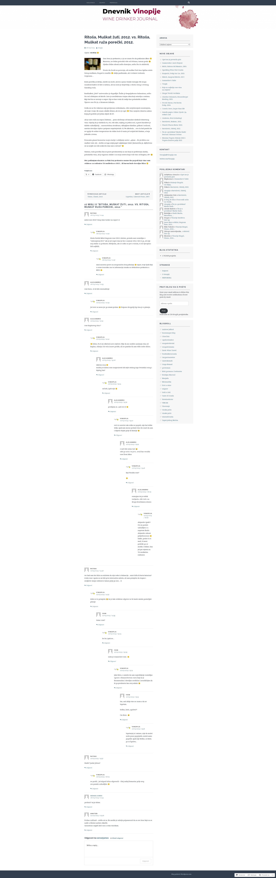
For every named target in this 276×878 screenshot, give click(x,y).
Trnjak (164, 84)
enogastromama (168, 347)
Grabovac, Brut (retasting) (172, 118)
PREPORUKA (113, 2)
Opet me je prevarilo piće (171, 59)
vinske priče (166, 413)
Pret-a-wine (166, 385)
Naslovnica (91, 2)
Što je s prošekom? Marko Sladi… (173, 210)
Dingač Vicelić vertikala (171, 93)
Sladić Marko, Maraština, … (173, 214)
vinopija (100, 48)
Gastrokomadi (167, 361)
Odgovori (89, 224)
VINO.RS (165, 403)
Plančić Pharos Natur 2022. (172, 125)
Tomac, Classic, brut (97, 195)
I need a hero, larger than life (173, 109)
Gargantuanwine (168, 357)
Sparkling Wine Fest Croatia (172, 70)
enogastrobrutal (168, 343)
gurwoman (166, 368)
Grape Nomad (167, 364)
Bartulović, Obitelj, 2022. (171, 129)
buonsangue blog (168, 333)
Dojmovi (102, 2)
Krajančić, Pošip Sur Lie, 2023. (173, 73)
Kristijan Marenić (168, 375)
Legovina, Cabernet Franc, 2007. (138, 195)
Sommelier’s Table (169, 80)
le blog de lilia (169, 200)
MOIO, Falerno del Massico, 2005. (174, 66)
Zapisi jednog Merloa (170, 420)
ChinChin (165, 336)
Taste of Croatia (168, 396)
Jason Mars (168, 222)
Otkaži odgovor (117, 838)
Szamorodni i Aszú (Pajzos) (172, 63)
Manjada (165, 378)
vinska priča (166, 410)
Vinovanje (166, 406)
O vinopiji (165, 274)
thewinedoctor (167, 399)
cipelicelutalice (168, 340)
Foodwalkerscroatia (169, 354)
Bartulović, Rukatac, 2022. (171, 121)
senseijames (96, 796)
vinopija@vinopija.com (168, 155)
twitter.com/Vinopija (167, 159)
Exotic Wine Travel (169, 350)
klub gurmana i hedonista (172, 371)
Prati (163, 311)
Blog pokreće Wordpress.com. (181, 874)
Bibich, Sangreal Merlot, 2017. (173, 77)
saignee (165, 389)
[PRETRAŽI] (189, 2)
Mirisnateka (166, 382)
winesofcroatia (167, 417)
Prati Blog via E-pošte (173, 287)
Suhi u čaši (166, 392)
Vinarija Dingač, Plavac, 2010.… (174, 237)
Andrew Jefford (168, 329)
